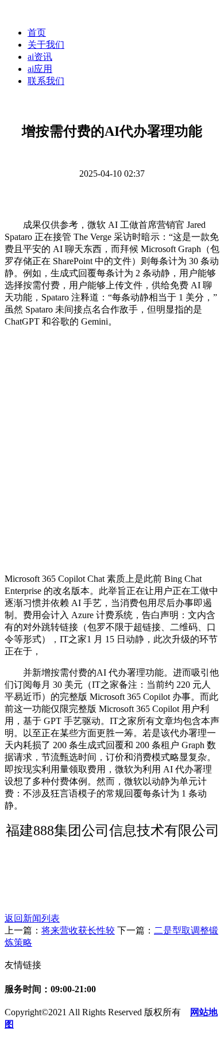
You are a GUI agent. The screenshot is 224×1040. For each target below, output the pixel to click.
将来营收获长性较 (78, 930)
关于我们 (46, 44)
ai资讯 (40, 57)
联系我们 (46, 81)
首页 (37, 32)
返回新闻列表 (32, 918)
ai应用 (40, 69)
